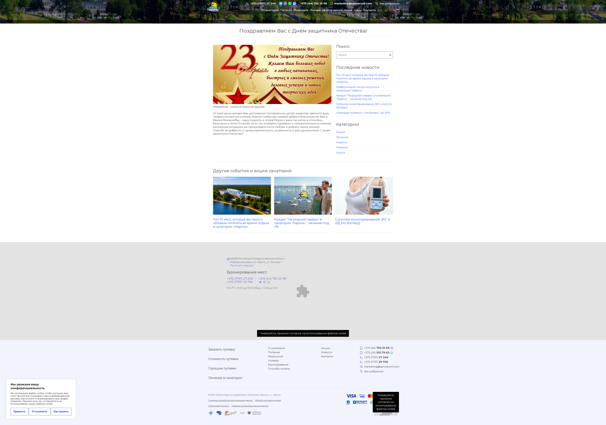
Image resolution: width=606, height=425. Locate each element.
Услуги (340, 152)
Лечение (342, 137)
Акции (348, 10)
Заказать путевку (221, 349)
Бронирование (332, 10)
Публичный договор (218, 406)
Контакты (369, 10)
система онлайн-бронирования (234, 21)
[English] (394, 9)
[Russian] (397, 9)
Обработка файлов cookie (268, 400)
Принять (19, 411)
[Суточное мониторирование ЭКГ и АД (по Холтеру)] (364, 195)
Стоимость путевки (223, 359)
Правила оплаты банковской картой (250, 406)
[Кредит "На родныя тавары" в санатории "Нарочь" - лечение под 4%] (303, 195)
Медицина (301, 10)
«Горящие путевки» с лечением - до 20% (363, 112)
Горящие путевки (222, 368)
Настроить (61, 411)
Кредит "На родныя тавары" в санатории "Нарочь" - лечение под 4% (301, 222)
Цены (358, 10)
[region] (41, 399)
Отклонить (39, 411)
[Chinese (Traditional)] (390, 9)
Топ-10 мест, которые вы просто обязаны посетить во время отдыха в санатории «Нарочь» (362, 78)
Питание (286, 10)
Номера (315, 10)
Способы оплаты (279, 368)
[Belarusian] (386, 9)
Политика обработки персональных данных (230, 400)
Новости (341, 142)
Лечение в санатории (225, 378)
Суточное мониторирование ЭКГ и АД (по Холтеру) (362, 221)
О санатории (270, 10)
